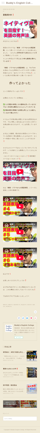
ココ (20, 156)
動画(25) (5, 304)
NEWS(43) (9, 306)
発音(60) (29, 304)
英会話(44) (24, 304)
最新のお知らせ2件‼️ (10, 369)
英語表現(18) (17, 304)
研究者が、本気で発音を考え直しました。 (17, 352)
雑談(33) (10, 304)
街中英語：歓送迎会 (10, 385)
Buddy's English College (20, 3)
